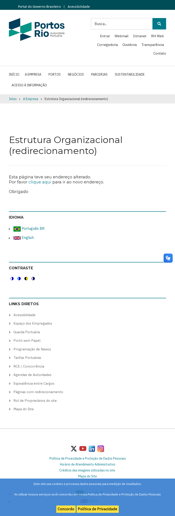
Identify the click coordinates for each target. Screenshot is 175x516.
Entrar (105, 36)
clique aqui (39, 182)
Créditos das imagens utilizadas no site (87, 470)
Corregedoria (107, 44)
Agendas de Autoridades (32, 375)
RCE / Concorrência (28, 366)
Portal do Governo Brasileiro (39, 6)
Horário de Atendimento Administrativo (87, 464)
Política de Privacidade (97, 509)
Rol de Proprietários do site (35, 400)
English (27, 237)
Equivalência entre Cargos (33, 383)
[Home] (36, 29)
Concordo (66, 509)
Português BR (32, 228)
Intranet (140, 36)
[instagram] (92, 448)
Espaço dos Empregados (32, 323)
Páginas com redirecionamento (38, 392)
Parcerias (99, 74)
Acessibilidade (78, 6)
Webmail (122, 36)
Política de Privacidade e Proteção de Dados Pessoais (87, 458)
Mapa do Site (23, 409)
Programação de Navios (32, 349)
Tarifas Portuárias (27, 357)
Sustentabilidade (130, 74)
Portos (55, 74)
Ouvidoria (129, 44)
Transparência (152, 44)
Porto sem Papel (27, 340)
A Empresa (33, 74)
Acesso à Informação (29, 85)
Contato (159, 53)
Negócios (76, 74)
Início (14, 74)
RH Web (157, 36)
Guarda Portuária (26, 332)
